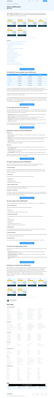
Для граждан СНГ (9, 353)
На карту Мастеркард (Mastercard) (31, 309)
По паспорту (29, 330)
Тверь (38, 367)
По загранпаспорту (29, 329)
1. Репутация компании (12, 49)
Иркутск (18, 367)
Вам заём (9, 76)
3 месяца (28, 345)
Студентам (18, 354)
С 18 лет (28, 350)
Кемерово (18, 370)
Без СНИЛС (18, 326)
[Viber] (11, 8)
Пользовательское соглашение (36, 395)
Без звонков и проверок (10, 324)
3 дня (17, 343)
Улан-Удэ (39, 372)
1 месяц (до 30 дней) (30, 343)
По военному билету (30, 328)
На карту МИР (29, 311)
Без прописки (18, 325)
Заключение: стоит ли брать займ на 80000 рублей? (15, 64)
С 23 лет (39, 350)
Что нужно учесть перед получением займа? (14, 62)
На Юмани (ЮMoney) (40, 308)
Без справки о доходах (20, 327)
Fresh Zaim (9, 78)
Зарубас (9, 85)
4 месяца (39, 343)
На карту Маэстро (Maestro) (30, 310)
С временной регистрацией (41, 324)
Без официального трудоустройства (11, 327)
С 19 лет (28, 351)
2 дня (7, 346)
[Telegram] (10, 8)
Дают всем (8, 350)
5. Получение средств (12, 61)
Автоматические (9, 308)
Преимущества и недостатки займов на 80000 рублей (15, 44)
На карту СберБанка (29, 312)
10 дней (18, 345)
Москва (8, 367)
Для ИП (8, 354)
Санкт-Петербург (9, 368)
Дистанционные (9, 311)
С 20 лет (28, 352)
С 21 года (28, 353)
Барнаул (8, 371)
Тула (38, 370)
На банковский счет (19, 312)
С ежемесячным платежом (41, 325)
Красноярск (18, 373)
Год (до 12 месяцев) (40, 345)
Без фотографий (29, 323)
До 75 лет (39, 352)
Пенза (28, 371)
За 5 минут (18, 311)
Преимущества (11, 45)
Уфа (38, 374)
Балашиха (8, 370)
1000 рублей (39, 340)
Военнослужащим (9, 352)
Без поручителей (19, 323)
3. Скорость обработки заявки (13, 52)
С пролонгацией (40, 311)
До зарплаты (18, 308)
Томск (38, 369)
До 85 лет (39, 354)
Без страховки (19, 328)
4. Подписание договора (12, 60)
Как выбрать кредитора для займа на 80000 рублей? (15, 48)
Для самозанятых (19, 350)
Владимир (8, 374)
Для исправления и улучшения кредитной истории (31, 326)
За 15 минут (18, 310)
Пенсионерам (18, 353)
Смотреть (45, 383)
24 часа (8, 312)
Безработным (8, 351)
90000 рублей (8, 340)
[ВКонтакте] (7, 8)
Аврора (9, 83)
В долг (8, 310)
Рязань (28, 374)
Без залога (8, 323)
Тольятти (39, 368)
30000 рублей (19, 340)
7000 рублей (29, 340)
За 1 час (18, 309)
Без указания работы (19, 329)
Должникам (18, 351)
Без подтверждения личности (10, 329)
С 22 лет (28, 354)
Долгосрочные (9, 343)
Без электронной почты (30, 324)
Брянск (8, 372)
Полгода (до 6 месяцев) (41, 344)
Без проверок (18, 324)
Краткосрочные (9, 344)
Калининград (18, 369)
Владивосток (8, 373)
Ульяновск (39, 373)
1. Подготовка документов (13, 56)
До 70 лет (39, 351)
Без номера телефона (9, 326)
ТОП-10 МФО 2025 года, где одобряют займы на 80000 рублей (17, 41)
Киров (18, 371)
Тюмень (38, 371)
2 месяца (28, 344)
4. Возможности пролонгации (13, 53)
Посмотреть (9, 388)
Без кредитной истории (10, 325)
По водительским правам (30, 327)
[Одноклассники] (8, 8)
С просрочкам (39, 328)
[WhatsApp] (9, 8)
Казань (18, 368)
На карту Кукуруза (29, 308)
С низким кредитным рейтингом (42, 326)
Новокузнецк (29, 367)
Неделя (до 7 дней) (19, 344)
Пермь (28, 372)
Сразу (38, 312)
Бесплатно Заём (10, 81)
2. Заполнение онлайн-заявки (13, 57)
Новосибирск (29, 368)
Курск (18, 374)
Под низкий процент (40, 323)
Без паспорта (8, 328)
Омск (28, 369)
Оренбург (28, 370)
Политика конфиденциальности (44, 395)
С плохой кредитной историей (41, 327)
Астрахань (8, 369)
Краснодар (18, 372)
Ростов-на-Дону (29, 373)
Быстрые (8, 309)
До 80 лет (39, 353)
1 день (8, 345)
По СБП (39, 310)
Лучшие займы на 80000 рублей (27, 69)
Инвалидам (18, 352)
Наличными (39, 309)
